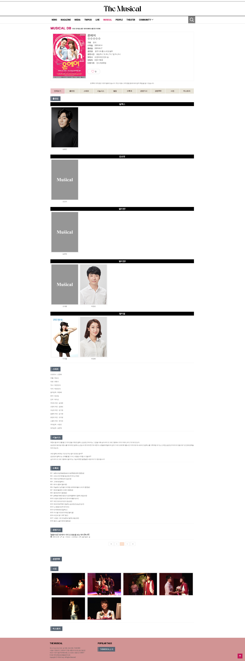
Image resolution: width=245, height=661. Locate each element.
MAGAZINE (66, 19)
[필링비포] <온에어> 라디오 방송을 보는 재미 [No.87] (69, 535)
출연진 (72, 91)
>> (132, 544)
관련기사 (143, 91)
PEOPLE (119, 19)
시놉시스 (100, 91)
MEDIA (78, 19)
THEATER (130, 19)
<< (111, 544)
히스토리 (186, 91)
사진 (172, 91)
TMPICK (88, 19)
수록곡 (129, 91)
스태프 (86, 91)
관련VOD (158, 91)
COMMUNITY (145, 19)
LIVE (98, 19)
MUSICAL (107, 19)
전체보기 (57, 91)
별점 (115, 91)
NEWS (54, 19)
